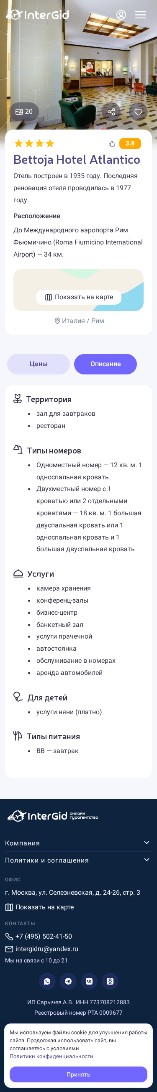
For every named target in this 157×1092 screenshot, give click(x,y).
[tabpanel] (78, 581)
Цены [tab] (39, 364)
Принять (78, 1074)
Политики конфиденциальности (51, 1056)
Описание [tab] (105, 364)
